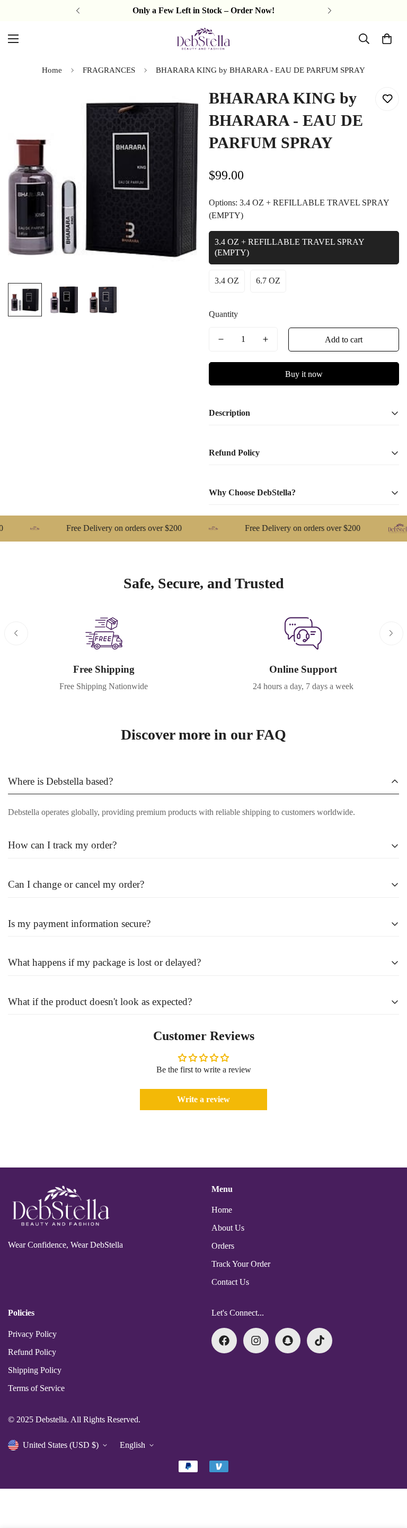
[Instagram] (256, 1340)
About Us (227, 1227)
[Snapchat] (287, 1340)
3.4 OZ (227, 280)
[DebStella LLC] (203, 38)
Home (52, 70)
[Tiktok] (319, 1340)
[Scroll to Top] (386, 1470)
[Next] (329, 10)
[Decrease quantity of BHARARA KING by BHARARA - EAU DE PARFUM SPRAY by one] (221, 339)
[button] (387, 39)
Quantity (223, 314)
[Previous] (78, 10)
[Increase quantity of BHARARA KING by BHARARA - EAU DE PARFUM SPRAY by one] (265, 339)
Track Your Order (240, 1263)
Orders (222, 1245)
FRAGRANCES (109, 70)
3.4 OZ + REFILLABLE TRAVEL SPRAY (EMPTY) (290, 247)
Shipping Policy (34, 1370)
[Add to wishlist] (387, 99)
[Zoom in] (176, 107)
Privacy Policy (32, 1333)
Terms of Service (36, 1388)
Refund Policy (32, 1352)
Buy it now (304, 374)
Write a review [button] (203, 1099)
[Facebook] (224, 1340)
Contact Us (230, 1281)
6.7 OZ (268, 280)
